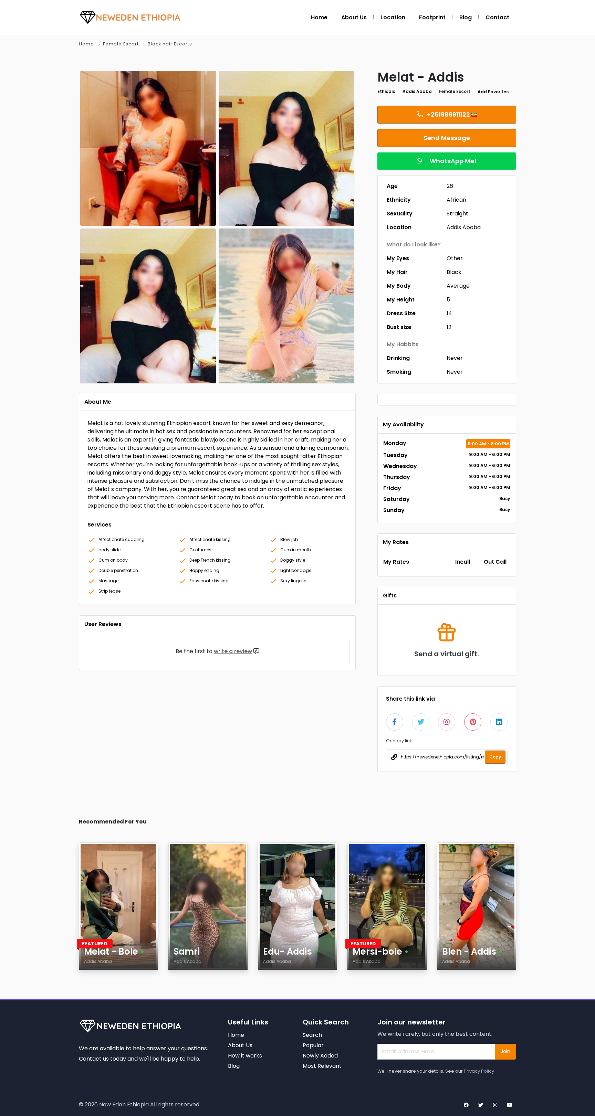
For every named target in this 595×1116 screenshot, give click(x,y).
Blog (234, 1066)
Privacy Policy (479, 1071)
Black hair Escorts (170, 44)
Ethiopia (386, 91)
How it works (245, 1056)
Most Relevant (322, 1066)
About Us (240, 1045)
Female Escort (121, 44)
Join (505, 1051)
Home (86, 44)
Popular (313, 1045)
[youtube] (509, 1104)
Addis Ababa (417, 91)
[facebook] (466, 1104)
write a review (233, 651)
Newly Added (320, 1056)
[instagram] (495, 1104)
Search (312, 1035)
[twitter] (480, 1104)
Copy (495, 757)
